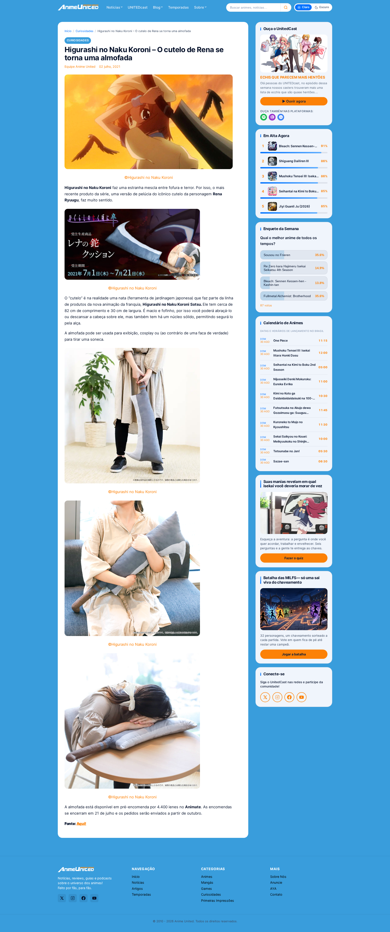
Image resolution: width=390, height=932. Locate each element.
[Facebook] (289, 697)
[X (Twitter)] (265, 697)
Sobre (199, 7)
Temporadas (178, 7)
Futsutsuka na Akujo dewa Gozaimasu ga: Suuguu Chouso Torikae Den (292, 410)
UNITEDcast (138, 7)
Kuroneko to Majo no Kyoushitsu (288, 424)
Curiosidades (84, 31)
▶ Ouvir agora (294, 101)
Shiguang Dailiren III (294, 161)
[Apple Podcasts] (272, 117)
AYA (273, 888)
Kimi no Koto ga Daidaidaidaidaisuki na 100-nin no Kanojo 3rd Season (293, 396)
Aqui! (81, 823)
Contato (276, 894)
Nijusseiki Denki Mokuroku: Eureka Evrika (292, 381)
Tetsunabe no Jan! (286, 451)
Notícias (113, 7)
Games (206, 888)
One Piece (280, 340)
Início (68, 31)
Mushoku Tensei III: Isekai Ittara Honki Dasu (298, 176)
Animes (206, 876)
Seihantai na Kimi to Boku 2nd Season (297, 191)
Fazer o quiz (293, 558)
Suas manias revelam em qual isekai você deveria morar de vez (292, 483)
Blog (156, 7)
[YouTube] (301, 697)
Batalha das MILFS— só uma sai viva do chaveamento (291, 580)
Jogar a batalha (294, 654)
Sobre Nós (278, 876)
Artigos (137, 888)
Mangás (207, 882)
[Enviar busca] (285, 7)
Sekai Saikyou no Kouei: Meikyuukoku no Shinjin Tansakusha (290, 439)
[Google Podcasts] (280, 117)
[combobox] (253, 7)
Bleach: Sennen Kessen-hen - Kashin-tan (297, 146)
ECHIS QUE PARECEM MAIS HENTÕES (292, 77)
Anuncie (276, 882)
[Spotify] (263, 117)
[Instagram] (277, 697)
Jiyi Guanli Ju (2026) (294, 206)
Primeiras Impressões (217, 900)
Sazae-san (281, 461)
